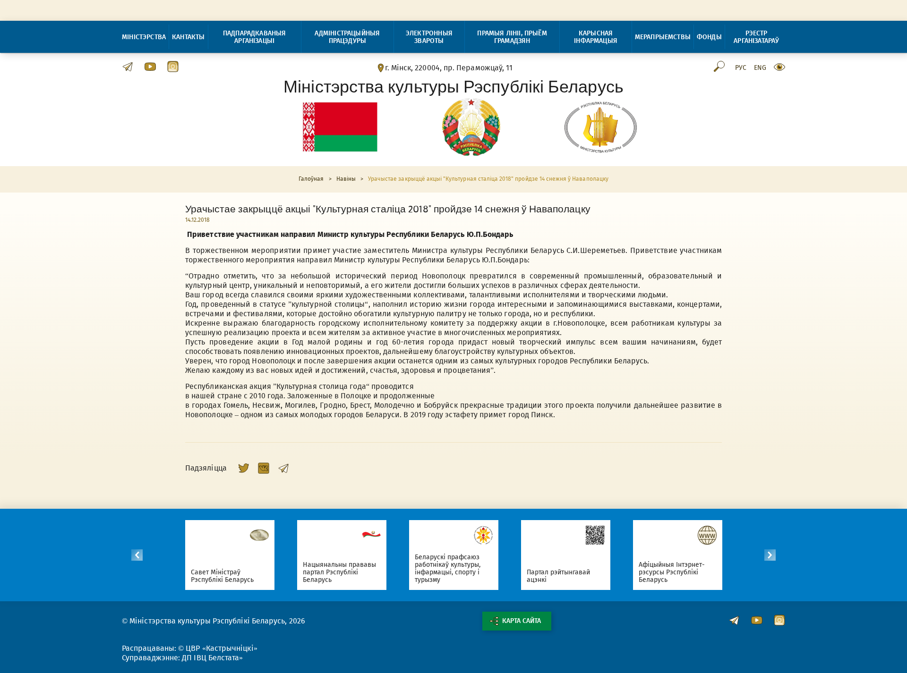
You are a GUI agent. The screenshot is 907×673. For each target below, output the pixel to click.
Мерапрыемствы (663, 37)
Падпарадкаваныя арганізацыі (254, 37)
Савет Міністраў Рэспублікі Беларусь (222, 576)
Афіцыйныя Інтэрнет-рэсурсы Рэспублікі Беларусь (672, 572)
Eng (760, 68)
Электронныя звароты (429, 37)
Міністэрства (144, 37)
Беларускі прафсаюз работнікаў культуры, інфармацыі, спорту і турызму (448, 568)
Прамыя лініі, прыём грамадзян (512, 37)
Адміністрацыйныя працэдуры (347, 37)
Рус (740, 68)
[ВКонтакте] (263, 468)
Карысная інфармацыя (595, 37)
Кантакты (188, 37)
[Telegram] (283, 468)
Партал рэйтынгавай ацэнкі (558, 576)
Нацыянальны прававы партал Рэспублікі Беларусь (339, 572)
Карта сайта (521, 621)
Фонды (709, 37)
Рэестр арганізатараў (756, 37)
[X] (243, 468)
